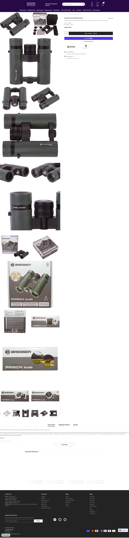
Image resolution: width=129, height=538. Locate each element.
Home (65, 14)
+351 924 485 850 (12, 499)
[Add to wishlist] (66, 33)
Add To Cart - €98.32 (91, 33)
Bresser (69, 23)
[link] (34, 481)
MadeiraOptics (11, 527)
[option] (7, 413)
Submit (38, 521)
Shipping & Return (64, 425)
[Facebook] (54, 519)
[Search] (73, 4)
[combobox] (71, 4)
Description (51, 425)
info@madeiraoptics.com (13, 502)
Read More (64, 444)
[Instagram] (60, 519)
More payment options (88, 41)
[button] (60, 413)
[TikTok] (65, 519)
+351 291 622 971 (11, 496)
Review (75, 425)
